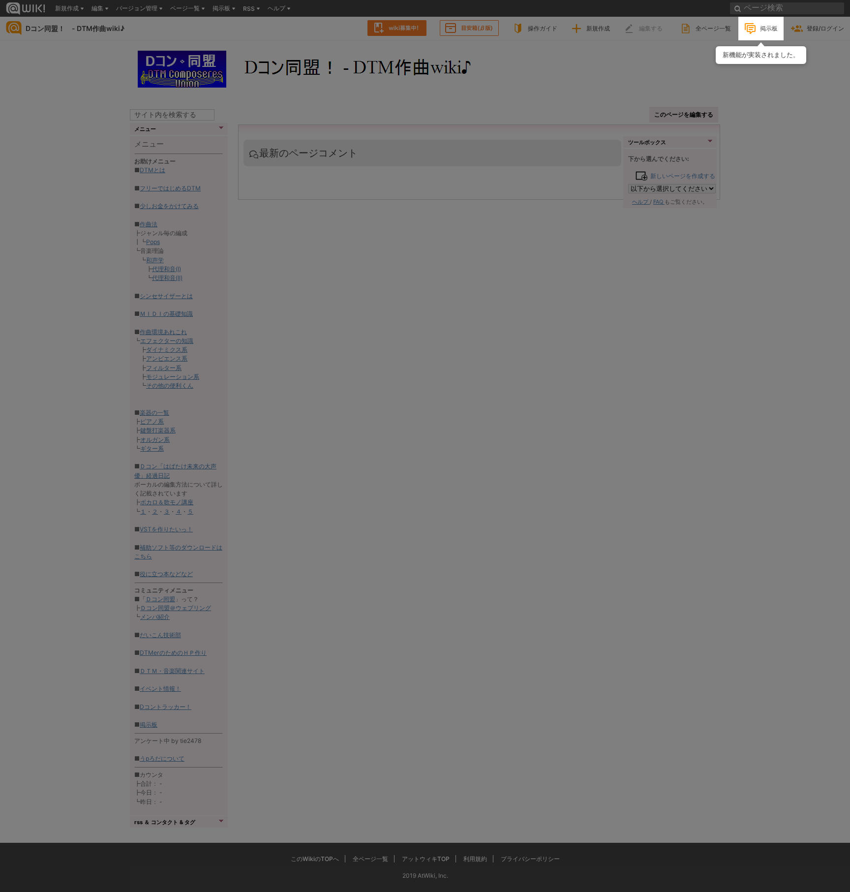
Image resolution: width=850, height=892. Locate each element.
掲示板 (769, 28)
